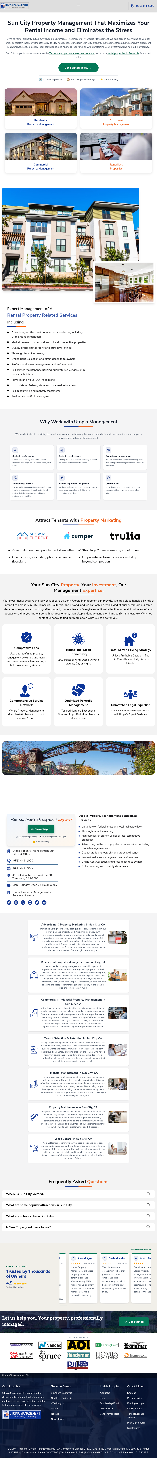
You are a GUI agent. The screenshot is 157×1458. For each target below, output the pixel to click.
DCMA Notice (134, 1408)
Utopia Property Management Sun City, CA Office (33, 852)
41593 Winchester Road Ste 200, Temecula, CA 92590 (33, 876)
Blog (102, 1398)
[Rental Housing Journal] (78, 1365)
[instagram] (16, 902)
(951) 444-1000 (22, 860)
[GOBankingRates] (107, 1345)
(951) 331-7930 (22, 868)
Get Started (136, 1322)
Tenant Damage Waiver (135, 1415)
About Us (105, 1393)
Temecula (15, 1375)
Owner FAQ (106, 1408)
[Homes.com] (135, 1355)
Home (5, 1375)
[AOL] (78, 1345)
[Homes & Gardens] (107, 1355)
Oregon (55, 1408)
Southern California (61, 1393)
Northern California (61, 1398)
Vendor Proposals (109, 1414)
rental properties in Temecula (123, 53)
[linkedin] (30, 902)
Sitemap (131, 1393)
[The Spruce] (49, 1355)
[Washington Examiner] (135, 1345)
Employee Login (136, 1403)
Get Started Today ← (78, 68)
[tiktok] (37, 902)
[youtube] (44, 902)
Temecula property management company (72, 53)
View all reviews (139, 1249)
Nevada (55, 1414)
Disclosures (133, 1428)
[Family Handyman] (78, 1355)
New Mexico (57, 1419)
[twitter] (23, 902)
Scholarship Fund (109, 1403)
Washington (57, 1403)
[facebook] (9, 902)
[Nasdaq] (49, 1345)
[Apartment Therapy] (21, 1355)
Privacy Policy (134, 1398)
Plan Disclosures (136, 1422)
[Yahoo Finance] (21, 1345)
